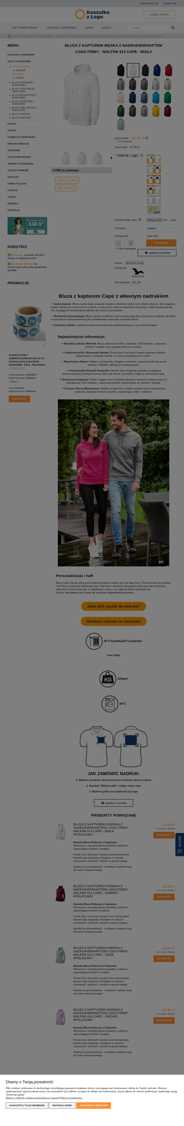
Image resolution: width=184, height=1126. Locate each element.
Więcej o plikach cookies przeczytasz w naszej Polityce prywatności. (44, 1097)
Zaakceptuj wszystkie (93, 1105)
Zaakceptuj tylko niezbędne (27, 1105)
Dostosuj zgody (62, 1105)
